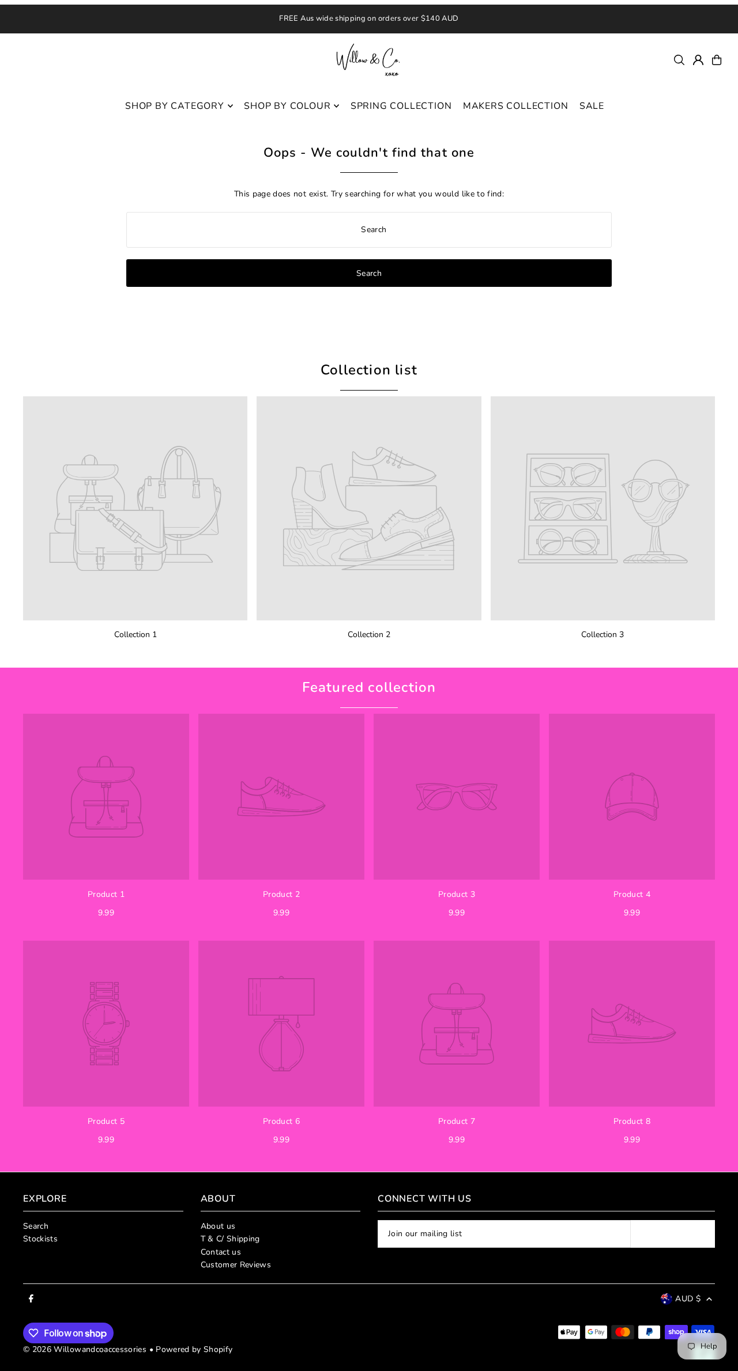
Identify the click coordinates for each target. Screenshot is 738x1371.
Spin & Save (465, 841)
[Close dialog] (92, 491)
